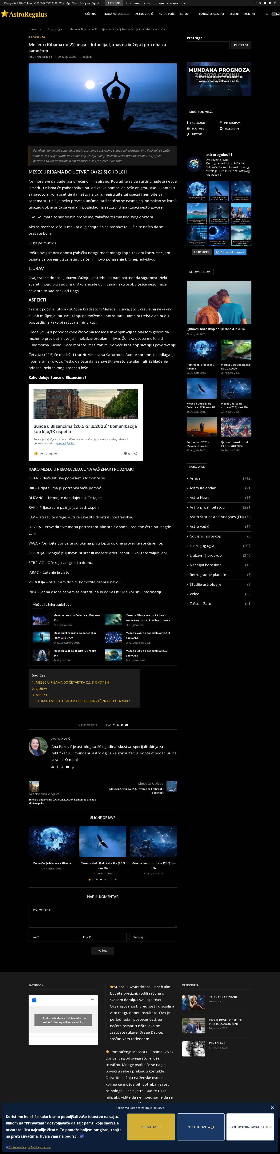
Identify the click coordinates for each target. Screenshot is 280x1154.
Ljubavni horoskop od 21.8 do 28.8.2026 (234, 444)
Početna (90, 13)
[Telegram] (270, 3)
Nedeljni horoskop (220, 564)
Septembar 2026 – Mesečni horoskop (198, 444)
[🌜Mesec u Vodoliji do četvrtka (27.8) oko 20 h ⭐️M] (219, 191)
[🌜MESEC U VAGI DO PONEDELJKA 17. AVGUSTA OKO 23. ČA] (241, 213)
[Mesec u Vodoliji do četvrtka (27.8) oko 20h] (102, 841)
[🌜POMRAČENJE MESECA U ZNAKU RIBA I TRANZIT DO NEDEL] (197, 191)
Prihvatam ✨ (151, 1127)
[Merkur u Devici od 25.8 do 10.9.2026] (236, 350)
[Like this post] (109, 725)
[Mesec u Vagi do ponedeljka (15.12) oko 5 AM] (113, 637)
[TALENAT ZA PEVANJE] (193, 1002)
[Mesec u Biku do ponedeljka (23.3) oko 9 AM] (113, 655)
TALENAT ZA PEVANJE (223, 997)
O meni (234, 13)
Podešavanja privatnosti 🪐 (250, 1127)
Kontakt (250, 13)
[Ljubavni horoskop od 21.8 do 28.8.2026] (236, 427)
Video (220, 593)
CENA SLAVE (217, 1043)
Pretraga (194, 37)
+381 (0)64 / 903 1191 (45, 3)
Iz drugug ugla (53, 29)
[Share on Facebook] (114, 725)
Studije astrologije (220, 584)
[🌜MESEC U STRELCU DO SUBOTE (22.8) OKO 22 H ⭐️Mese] (197, 213)
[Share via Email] (126, 725)
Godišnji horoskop (220, 536)
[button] (272, 1108)
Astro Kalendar (220, 487)
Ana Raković (44, 56)
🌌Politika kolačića (16, 1147)
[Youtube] (265, 3)
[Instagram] (260, 3)
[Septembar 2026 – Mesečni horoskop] (202, 427)
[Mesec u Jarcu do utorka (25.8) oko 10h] (153, 841)
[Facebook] (256, 3)
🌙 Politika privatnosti (39, 1147)
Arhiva (220, 478)
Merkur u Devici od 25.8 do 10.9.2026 (235, 366)
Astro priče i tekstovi (174, 13)
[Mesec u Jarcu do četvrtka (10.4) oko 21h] (41, 619)
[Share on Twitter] (118, 725)
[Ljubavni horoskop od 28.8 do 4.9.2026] (219, 302)
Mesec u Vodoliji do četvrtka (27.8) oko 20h (201, 405)
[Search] (267, 14)
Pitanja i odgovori (211, 13)
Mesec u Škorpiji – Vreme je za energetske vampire (165, 3)
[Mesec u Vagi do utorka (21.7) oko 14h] (41, 655)
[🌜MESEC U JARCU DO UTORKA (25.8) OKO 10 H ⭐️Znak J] (241, 191)
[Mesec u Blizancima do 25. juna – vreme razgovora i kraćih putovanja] (113, 619)
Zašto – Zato (220, 603)
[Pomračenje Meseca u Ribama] (52, 841)
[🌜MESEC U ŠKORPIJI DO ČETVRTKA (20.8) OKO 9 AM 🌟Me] (219, 213)
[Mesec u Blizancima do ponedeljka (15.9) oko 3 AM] (41, 637)
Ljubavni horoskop (220, 555)
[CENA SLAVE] (193, 1048)
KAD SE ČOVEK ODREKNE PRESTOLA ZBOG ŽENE (225, 1021)
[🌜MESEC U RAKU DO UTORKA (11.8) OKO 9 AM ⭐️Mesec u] (241, 236)
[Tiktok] (275, 3)
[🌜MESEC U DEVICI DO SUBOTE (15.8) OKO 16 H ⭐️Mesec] (197, 236)
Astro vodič (144, 13)
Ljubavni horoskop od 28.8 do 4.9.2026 (216, 329)
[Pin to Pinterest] (122, 725)
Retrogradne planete (220, 574)
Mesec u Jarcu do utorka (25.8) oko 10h (234, 405)
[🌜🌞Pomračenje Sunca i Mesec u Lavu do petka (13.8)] (219, 236)
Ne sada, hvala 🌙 (201, 1127)
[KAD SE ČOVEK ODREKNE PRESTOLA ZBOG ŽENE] (193, 1025)
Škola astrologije (117, 13)
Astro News (220, 497)
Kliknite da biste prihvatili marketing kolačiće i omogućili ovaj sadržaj (219, 79)
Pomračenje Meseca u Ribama (52, 863)
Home (32, 29)
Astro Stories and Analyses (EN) (220, 516)
